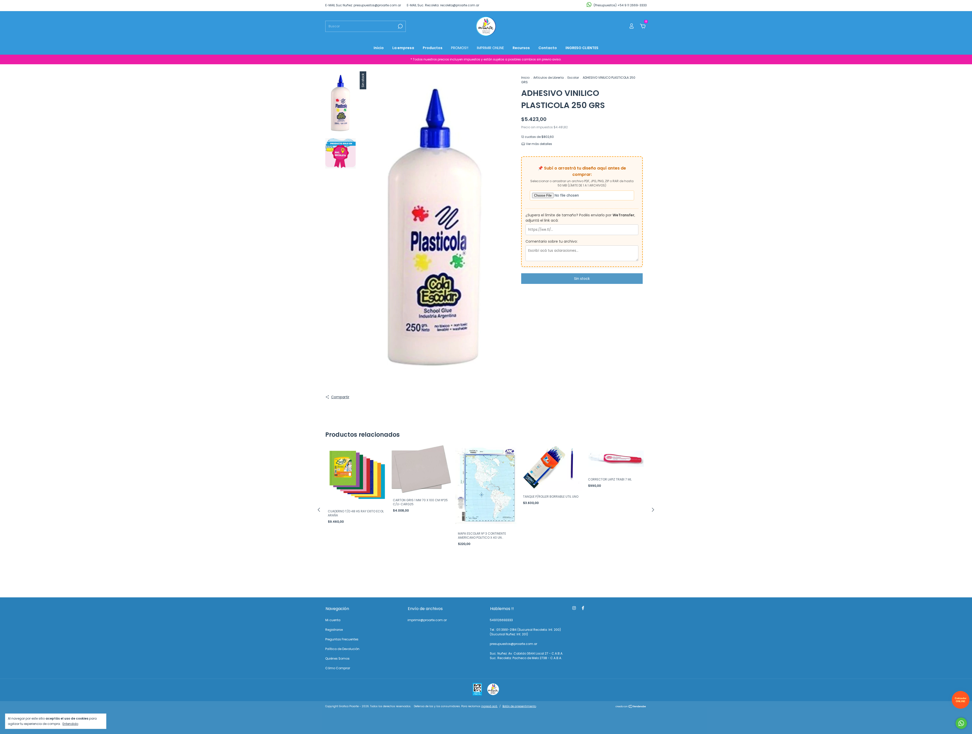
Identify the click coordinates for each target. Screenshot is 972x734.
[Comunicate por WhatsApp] (961, 723)
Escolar (573, 77)
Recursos (521, 47)
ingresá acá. (489, 706)
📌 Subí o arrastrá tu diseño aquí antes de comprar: (582, 171)
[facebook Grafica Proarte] (583, 608)
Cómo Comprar (337, 668)
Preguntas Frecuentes (341, 639)
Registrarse (334, 629)
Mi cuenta (332, 620)
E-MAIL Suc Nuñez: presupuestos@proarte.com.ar (363, 5)
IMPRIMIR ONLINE (490, 47)
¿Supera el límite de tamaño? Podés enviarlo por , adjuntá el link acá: (580, 218)
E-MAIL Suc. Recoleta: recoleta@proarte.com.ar (443, 5)
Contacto (547, 47)
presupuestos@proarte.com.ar (513, 644)
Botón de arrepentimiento (519, 706)
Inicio (379, 47)
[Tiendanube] (631, 706)
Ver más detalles (538, 144)
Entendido (70, 724)
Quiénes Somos (337, 658)
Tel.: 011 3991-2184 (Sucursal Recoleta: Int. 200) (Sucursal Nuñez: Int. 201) (525, 631)
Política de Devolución (342, 649)
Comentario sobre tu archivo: (551, 241)
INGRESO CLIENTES (581, 47)
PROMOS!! (459, 47)
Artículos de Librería (548, 77)
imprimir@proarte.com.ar (427, 620)
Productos (432, 47)
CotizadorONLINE (960, 700)
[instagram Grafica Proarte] (574, 608)
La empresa (403, 47)
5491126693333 (501, 620)
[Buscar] (399, 26)
